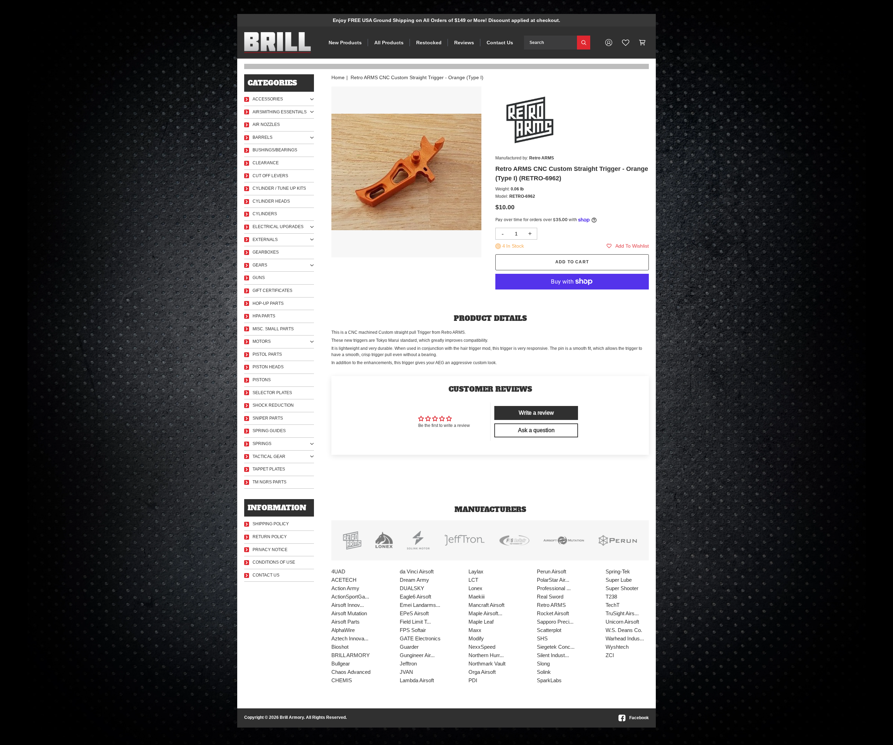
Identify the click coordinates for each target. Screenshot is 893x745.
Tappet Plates (269, 469)
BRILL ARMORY (350, 655)
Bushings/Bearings (275, 150)
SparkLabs (549, 680)
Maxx (474, 630)
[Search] (583, 43)
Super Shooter (622, 588)
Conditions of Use (274, 562)
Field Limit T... (415, 622)
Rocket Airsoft (553, 613)
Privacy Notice (270, 549)
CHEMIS (341, 680)
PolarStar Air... (553, 580)
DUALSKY (412, 588)
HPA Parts (264, 316)
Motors (262, 341)
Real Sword (550, 597)
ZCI (610, 655)
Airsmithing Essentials (280, 112)
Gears (260, 265)
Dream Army (414, 580)
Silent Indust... (553, 655)
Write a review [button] (536, 413)
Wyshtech (617, 647)
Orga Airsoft (482, 672)
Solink (544, 672)
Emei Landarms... (420, 605)
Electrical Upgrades (278, 226)
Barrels (262, 137)
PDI (472, 680)
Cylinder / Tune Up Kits (279, 188)
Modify (476, 638)
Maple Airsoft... (485, 613)
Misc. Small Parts (273, 328)
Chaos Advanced (350, 672)
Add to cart (572, 261)
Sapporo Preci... (555, 622)
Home (338, 77)
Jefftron (408, 664)
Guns (259, 277)
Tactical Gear (269, 456)
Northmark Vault (486, 664)
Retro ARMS (551, 605)
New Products (345, 42)
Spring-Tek (618, 571)
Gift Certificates (272, 290)
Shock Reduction (273, 405)
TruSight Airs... (622, 613)
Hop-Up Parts (268, 303)
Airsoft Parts (345, 622)
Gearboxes (266, 252)
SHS (542, 638)
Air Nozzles (266, 124)
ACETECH (344, 580)
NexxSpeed (481, 647)
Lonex (475, 588)
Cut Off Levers (270, 175)
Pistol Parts (267, 354)
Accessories (268, 99)
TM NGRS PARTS (269, 482)
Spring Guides (269, 430)
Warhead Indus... (625, 638)
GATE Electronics (420, 638)
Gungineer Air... (417, 655)
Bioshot (339, 647)
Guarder (409, 647)
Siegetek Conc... (556, 647)
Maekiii (476, 597)
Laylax (475, 571)
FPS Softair (413, 630)
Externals (265, 239)
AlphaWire (343, 630)
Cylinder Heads (271, 201)
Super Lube (619, 580)
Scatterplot (549, 630)
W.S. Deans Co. (624, 630)
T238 (611, 597)
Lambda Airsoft (417, 680)
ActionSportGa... (350, 597)
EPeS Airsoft (414, 613)
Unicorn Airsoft (622, 622)
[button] (642, 42)
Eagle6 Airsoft (415, 597)
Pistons (262, 379)
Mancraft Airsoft (486, 605)
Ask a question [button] (536, 430)
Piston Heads (268, 366)
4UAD (338, 571)
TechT (613, 605)
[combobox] (550, 43)
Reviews (464, 42)
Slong (543, 664)
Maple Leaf (481, 622)
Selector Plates (272, 392)
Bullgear (340, 664)
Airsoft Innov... (347, 605)
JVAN (406, 672)
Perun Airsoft (551, 571)
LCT (473, 580)
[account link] (608, 42)
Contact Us (500, 42)
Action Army (345, 588)
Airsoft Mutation (349, 613)
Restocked (429, 42)
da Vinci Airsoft (417, 571)
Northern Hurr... (486, 655)
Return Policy (270, 536)
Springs (262, 443)
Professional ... (554, 588)
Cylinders (265, 213)
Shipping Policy (271, 523)
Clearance (266, 162)
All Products (389, 42)
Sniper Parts (268, 418)
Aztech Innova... (349, 638)
